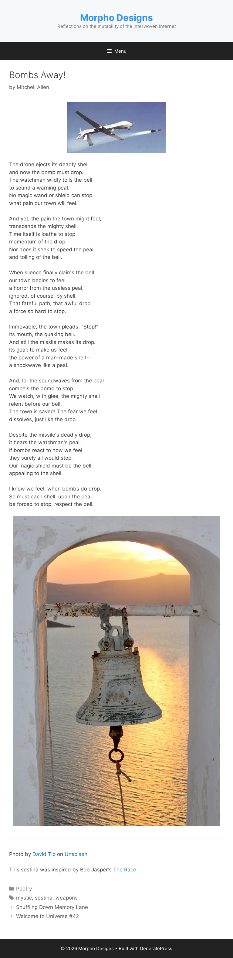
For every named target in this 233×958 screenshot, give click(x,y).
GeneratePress (156, 948)
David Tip (44, 854)
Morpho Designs (116, 17)
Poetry (24, 889)
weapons (67, 898)
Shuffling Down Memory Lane (52, 907)
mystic (24, 898)
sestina (43, 898)
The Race (124, 870)
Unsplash (76, 854)
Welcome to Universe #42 (47, 916)
